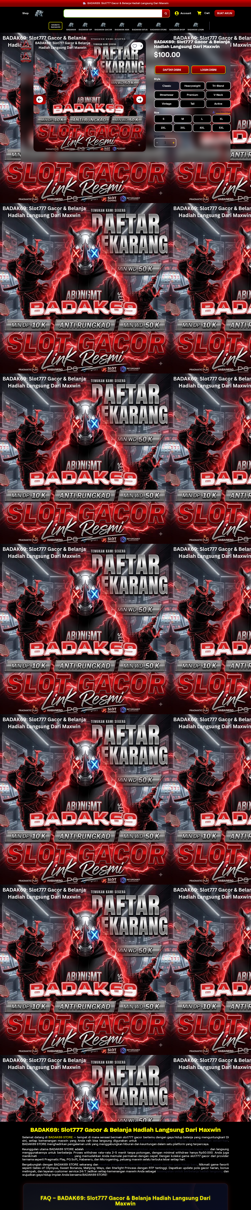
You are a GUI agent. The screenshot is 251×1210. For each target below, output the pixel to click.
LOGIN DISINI (208, 69)
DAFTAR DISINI (172, 69)
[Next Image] (140, 99)
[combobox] (113, 13)
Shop (25, 13)
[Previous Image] (39, 99)
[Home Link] (46, 13)
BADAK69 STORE (60, 1137)
